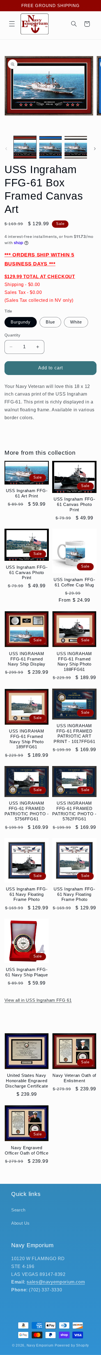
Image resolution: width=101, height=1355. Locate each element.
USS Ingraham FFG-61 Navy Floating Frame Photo (27, 894)
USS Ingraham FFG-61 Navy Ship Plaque (26, 972)
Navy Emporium (40, 1345)
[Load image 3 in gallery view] (76, 147)
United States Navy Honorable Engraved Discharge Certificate (26, 1080)
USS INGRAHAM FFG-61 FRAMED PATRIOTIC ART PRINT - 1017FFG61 (74, 733)
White (76, 322)
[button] (11, 23)
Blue (50, 322)
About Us (20, 1223)
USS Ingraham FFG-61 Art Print (27, 493)
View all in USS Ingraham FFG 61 (38, 1000)
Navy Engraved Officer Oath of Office (27, 1150)
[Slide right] (95, 149)
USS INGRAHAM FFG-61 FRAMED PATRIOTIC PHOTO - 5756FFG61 (26, 811)
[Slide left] (6, 149)
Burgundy (21, 322)
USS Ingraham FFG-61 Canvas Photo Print (74, 504)
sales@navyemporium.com (56, 1282)
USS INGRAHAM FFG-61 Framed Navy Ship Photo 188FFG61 (74, 661)
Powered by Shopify (72, 1345)
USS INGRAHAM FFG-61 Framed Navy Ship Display (26, 659)
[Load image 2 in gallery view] (50, 147)
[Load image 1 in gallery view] (25, 147)
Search (18, 1210)
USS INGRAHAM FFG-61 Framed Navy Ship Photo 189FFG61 (26, 739)
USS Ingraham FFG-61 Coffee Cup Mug (74, 582)
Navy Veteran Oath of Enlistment (74, 1078)
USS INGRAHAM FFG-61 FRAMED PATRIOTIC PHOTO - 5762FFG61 (74, 811)
